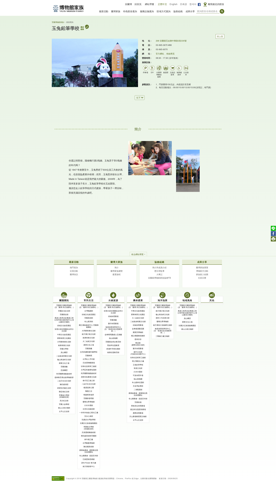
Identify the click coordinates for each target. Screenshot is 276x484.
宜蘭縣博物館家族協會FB (159, 277)
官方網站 (160, 53)
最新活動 (103, 11)
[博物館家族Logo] (68, 8)
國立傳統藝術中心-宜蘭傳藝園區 (88, 326)
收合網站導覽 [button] (137, 254)
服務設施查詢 (147, 11)
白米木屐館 (88, 405)
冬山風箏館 (88, 321)
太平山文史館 (64, 411)
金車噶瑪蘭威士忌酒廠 (113, 334)
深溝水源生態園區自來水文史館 (64, 330)
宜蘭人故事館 (64, 404)
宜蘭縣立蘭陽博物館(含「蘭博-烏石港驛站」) (64, 306)
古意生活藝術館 (89, 409)
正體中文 (162, 4)
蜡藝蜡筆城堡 (89, 394)
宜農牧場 (138, 402)
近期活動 (74, 270)
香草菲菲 (138, 339)
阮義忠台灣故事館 (89, 419)
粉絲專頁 (170, 53)
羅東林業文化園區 (64, 338)
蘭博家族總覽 (117, 270)
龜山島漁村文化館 (64, 359)
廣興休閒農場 (138, 413)
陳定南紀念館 (64, 391)
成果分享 (190, 11)
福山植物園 (113, 338)
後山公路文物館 (64, 407)
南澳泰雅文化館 (64, 345)
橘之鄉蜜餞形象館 (138, 335)
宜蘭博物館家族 (58, 22)
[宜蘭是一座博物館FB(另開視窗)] (199, 4)
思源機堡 (64, 370)
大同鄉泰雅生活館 (64, 341)
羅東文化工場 (64, 363)
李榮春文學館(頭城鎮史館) (64, 396)
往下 (138, 97)
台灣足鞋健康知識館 (88, 369)
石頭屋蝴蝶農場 (89, 362)
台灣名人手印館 (89, 359)
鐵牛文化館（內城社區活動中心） (138, 353)
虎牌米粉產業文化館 (88, 377)
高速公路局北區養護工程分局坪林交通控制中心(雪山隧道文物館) (64, 320)
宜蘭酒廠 (64, 366)
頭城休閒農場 (113, 316)
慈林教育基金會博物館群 (64, 377)
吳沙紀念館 (64, 400)
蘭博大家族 (117, 262)
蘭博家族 (115, 11)
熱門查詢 (74, 267)
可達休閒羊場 (138, 375)
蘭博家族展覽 (202, 267)
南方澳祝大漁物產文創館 (162, 325)
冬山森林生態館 (138, 382)
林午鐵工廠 (88, 439)
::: (52, 19)
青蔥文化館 (138, 368)
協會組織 (178, 11)
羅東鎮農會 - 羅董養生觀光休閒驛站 (88, 451)
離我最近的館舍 (216, 4)
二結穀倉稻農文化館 (64, 356)
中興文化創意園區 (64, 334)
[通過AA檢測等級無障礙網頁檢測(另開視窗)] (58, 478)
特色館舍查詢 (130, 11)
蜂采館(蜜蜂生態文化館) (138, 344)
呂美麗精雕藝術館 (89, 432)
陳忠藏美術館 (89, 446)
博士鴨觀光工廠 (138, 361)
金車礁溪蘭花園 (138, 328)
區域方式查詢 (163, 11)
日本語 (183, 4)
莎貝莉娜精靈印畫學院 (88, 352)
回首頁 (138, 4)
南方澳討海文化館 (89, 334)
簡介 (117, 267)
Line (273, 228)
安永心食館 (88, 416)
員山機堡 (64, 352)
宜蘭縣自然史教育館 (113, 341)
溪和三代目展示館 (162, 318)
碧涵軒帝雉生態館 (113, 348)
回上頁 (220, 36)
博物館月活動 (202, 270)
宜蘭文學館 (64, 348)
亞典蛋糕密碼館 (89, 459)
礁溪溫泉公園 (89, 387)
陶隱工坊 (88, 391)
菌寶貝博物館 (138, 332)
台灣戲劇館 (88, 311)
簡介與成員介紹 (159, 267)
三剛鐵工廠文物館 (162, 336)
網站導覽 (149, 4)
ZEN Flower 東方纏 (88, 462)
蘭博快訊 (74, 274)
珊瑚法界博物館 (89, 401)
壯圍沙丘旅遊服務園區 (88, 423)
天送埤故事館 (138, 386)
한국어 (192, 4)
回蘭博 (128, 4)
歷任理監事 (159, 270)
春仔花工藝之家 (89, 380)
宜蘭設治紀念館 (64, 311)
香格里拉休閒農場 (138, 405)
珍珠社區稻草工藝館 (88, 366)
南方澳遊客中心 (89, 466)
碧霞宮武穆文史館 (64, 388)
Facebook (273, 233)
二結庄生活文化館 (64, 380)
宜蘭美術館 (88, 318)
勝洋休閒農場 (113, 323)
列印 (273, 239)
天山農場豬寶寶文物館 (138, 416)
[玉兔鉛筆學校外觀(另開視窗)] (95, 63)
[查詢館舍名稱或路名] (222, 11)
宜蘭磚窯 (88, 355)
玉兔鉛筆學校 (138, 364)
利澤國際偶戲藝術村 (64, 373)
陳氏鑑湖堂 (64, 384)
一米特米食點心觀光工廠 (88, 412)
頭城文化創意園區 (64, 325)
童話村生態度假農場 (138, 409)
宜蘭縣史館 (64, 314)
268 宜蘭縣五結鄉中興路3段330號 (171, 40)
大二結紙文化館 (89, 341)
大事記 (159, 274)
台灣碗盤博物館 (89, 443)
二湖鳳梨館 (138, 389)
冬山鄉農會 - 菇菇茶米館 (88, 455)
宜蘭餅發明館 (89, 398)
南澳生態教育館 (113, 352)
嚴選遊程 (117, 274)
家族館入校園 (202, 274)
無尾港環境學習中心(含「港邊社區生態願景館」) (113, 329)
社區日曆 (202, 277)
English (173, 4)
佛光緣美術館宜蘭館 (88, 435)
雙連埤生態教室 (113, 345)
